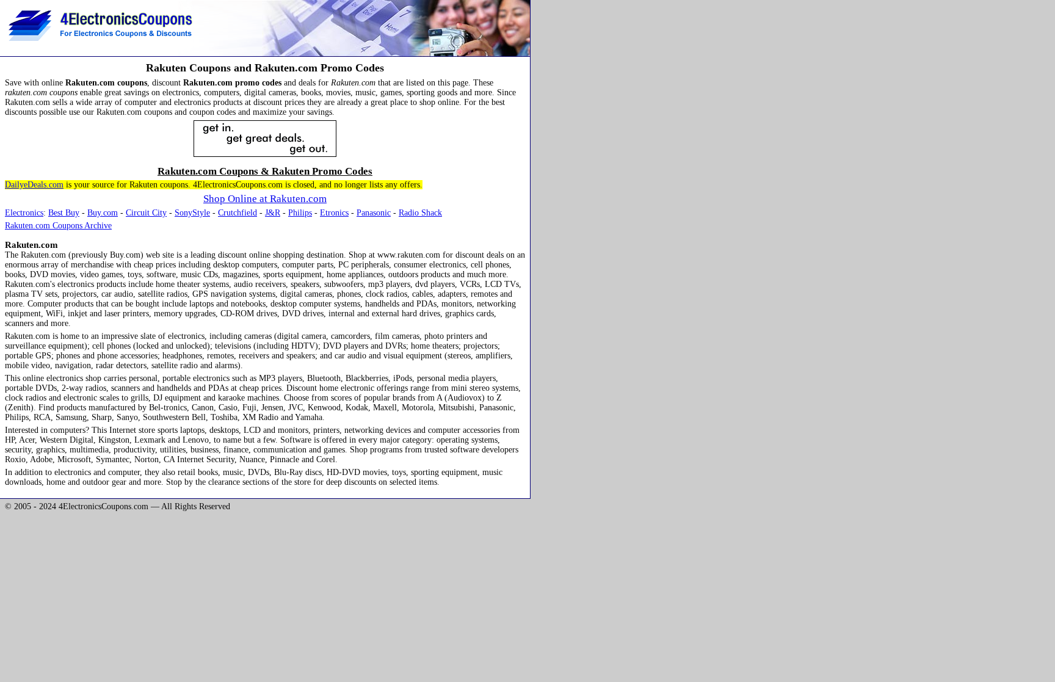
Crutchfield (237, 212)
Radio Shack (420, 212)
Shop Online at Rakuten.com (265, 199)
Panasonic (374, 212)
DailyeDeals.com (34, 184)
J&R (272, 212)
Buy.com (102, 212)
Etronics (334, 212)
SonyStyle (192, 212)
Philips (300, 212)
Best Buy (63, 212)
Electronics (24, 212)
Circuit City (146, 212)
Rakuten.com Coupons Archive (58, 225)
